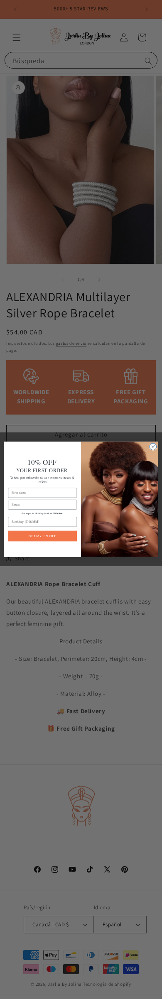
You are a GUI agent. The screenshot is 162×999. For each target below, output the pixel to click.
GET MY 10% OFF (42, 536)
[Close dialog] (153, 446)
